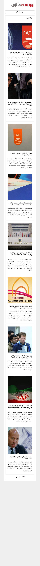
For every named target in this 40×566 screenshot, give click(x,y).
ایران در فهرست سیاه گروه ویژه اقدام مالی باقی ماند (21, 53)
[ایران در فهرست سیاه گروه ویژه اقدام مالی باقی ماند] (20, 49)
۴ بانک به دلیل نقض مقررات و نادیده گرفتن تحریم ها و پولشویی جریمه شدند (21, 254)
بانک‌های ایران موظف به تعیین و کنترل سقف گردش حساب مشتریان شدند (20, 204)
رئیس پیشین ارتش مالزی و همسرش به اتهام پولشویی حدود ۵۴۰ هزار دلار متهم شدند (20, 104)
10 (20, 477)
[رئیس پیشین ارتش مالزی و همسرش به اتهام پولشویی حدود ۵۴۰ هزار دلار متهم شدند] (20, 99)
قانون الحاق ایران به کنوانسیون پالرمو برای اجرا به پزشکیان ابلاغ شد (21, 307)
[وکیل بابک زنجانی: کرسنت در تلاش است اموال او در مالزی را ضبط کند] (20, 353)
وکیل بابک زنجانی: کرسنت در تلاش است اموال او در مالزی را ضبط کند (21, 357)
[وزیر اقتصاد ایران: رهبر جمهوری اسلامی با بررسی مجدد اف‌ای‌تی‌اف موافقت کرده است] (20, 402)
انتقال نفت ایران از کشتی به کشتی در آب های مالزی (21, 458)
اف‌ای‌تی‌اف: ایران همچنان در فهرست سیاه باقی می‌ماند (21, 154)
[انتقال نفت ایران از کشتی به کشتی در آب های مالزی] (20, 453)
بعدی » (17, 477)
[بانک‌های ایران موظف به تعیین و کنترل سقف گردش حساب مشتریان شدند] (20, 200)
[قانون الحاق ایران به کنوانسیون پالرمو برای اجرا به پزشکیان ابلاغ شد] (20, 303)
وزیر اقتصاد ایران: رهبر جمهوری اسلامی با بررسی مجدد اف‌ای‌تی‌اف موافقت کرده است (20, 407)
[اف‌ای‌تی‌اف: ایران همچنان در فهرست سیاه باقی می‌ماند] (20, 150)
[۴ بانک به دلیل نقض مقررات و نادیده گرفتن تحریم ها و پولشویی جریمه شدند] (20, 250)
